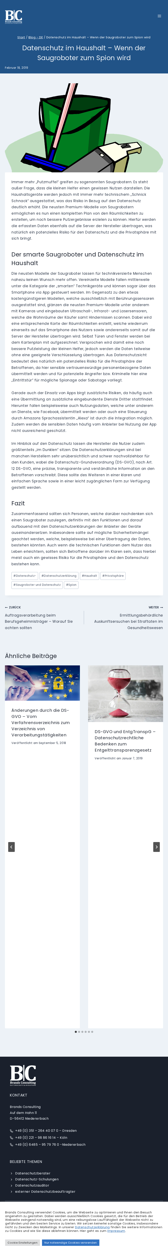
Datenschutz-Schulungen (37, 1179)
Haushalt (89, 576)
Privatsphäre (113, 576)
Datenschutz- (24, 576)
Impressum (116, 1231)
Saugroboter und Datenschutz (37, 585)
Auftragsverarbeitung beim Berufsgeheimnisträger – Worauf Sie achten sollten (39, 617)
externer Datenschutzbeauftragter (45, 1191)
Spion (71, 585)
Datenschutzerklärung (59, 576)
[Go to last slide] (11, 847)
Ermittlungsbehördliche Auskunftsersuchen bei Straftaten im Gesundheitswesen (128, 617)
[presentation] (42, 683)
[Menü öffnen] (159, 16)
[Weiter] (156, 847)
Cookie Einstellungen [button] (22, 1243)
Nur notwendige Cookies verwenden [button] (70, 1243)
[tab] (76, 1032)
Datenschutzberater (32, 1173)
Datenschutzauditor (32, 1185)
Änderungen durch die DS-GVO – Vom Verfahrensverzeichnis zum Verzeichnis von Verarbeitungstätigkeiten (40, 722)
